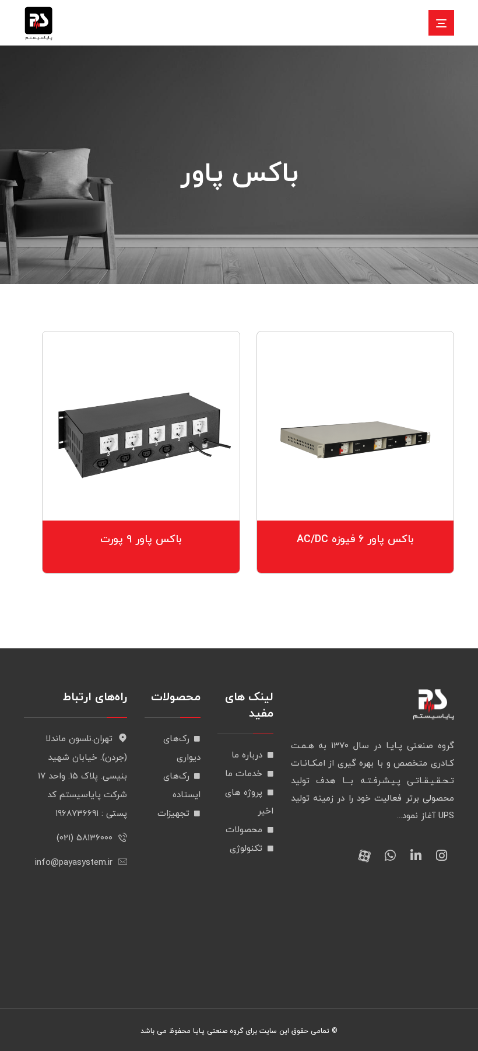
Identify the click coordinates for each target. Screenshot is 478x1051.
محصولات (244, 830)
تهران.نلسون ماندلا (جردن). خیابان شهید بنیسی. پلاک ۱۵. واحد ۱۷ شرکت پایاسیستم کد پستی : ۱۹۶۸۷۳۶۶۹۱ (82, 776)
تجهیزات (173, 814)
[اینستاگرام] (441, 855)
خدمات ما (243, 774)
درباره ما (246, 755)
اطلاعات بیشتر (348, 502)
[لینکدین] (415, 855)
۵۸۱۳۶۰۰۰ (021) (85, 838)
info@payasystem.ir (74, 863)
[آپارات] (364, 855)
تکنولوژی (246, 849)
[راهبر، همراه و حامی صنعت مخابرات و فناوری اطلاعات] (38, 23)
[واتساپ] (390, 855)
